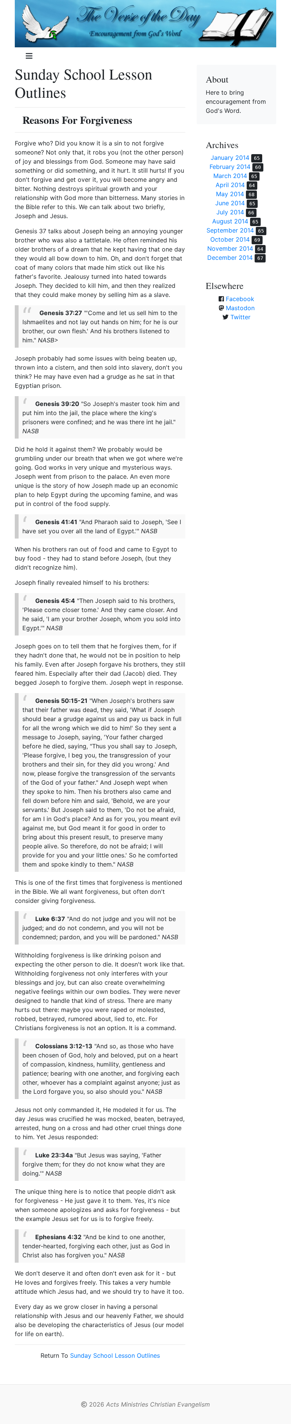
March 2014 (230, 176)
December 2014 (230, 257)
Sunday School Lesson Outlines (115, 1355)
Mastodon (240, 308)
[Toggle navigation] (29, 56)
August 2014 (230, 221)
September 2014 (230, 230)
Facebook (240, 299)
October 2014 (230, 239)
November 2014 (230, 248)
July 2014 (230, 212)
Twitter (240, 317)
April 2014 (230, 185)
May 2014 (230, 194)
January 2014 (230, 157)
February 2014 (230, 166)
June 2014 (230, 203)
